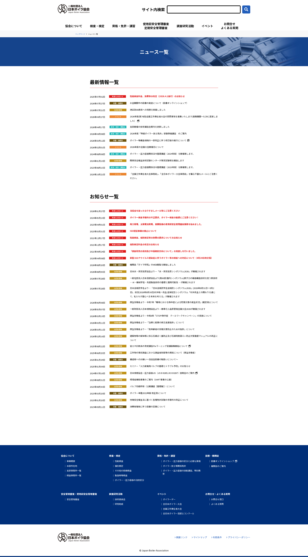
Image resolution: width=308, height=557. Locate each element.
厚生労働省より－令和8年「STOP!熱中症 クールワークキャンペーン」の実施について (171, 315)
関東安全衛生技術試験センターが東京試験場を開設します (157, 160)
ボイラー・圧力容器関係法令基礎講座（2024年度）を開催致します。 (162, 153)
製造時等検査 (121, 475)
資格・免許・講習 (123, 26)
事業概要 (71, 461)
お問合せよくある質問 (229, 26)
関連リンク (181, 537)
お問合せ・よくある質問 (217, 494)
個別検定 (119, 465)
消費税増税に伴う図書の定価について (147, 406)
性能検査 (119, 461)
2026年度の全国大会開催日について (147, 146)
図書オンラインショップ (222, 461)
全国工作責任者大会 (172, 508)
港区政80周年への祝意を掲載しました (148, 109)
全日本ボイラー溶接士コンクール (178, 513)
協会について (73, 26)
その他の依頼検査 (123, 470)
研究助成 (119, 503)
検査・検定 (97, 26)
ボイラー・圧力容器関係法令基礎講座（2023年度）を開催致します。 (162, 167)
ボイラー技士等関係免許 (174, 465)
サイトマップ (200, 537)
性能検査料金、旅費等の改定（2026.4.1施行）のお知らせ (157, 96)
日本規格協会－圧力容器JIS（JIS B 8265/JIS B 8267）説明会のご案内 (162, 372)
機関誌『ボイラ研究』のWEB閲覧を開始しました (153, 264)
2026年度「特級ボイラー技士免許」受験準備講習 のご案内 (158, 133)
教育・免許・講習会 (118, 127)
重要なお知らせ (117, 96)
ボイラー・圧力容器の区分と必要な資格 (182, 461)
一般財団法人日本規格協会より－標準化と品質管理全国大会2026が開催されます (167, 308)
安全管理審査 (73, 499)
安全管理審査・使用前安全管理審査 (79, 494)
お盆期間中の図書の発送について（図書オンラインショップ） (159, 102)
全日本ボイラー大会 (172, 503)
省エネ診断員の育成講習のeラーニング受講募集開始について (159, 346)
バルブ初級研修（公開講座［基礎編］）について (152, 386)
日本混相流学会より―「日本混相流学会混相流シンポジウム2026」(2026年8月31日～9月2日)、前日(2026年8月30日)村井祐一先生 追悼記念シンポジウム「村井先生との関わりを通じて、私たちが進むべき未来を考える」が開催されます (172, 292)
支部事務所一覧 (74, 470)
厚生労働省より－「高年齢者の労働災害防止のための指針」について (162, 329)
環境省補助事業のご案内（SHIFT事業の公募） (151, 379)
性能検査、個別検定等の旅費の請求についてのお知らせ (156, 237)
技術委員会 (120, 499)
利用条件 (217, 537)
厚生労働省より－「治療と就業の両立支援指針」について (157, 322)
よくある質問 (217, 503)
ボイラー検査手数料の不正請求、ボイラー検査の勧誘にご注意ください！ (164, 217)
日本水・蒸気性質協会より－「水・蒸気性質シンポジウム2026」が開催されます (167, 271)
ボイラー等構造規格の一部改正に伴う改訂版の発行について (158, 140)
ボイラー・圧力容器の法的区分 (129, 480)
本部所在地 (72, 465)
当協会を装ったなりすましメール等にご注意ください (155, 210)
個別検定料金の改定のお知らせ (144, 244)
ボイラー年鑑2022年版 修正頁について (148, 393)
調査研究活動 (185, 26)
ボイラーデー (169, 499)
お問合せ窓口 (217, 499)
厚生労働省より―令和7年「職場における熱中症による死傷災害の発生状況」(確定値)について (174, 302)
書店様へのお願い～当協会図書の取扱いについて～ (154, 359)
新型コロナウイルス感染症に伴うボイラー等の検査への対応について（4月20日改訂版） (171, 257)
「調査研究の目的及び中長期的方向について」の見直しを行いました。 (163, 251)
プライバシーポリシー (239, 537)
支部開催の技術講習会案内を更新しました (150, 126)
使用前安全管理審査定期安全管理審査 (156, 26)
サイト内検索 (153, 9)
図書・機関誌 (118, 103)
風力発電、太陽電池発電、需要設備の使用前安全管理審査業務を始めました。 (166, 224)
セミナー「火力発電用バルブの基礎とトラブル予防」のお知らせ (160, 366)
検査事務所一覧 (74, 475)
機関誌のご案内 (218, 466)
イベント (207, 26)
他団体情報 (118, 110)
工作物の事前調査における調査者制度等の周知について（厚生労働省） (163, 352)
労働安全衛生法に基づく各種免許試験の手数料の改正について (159, 399)
